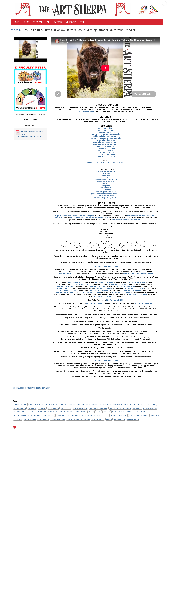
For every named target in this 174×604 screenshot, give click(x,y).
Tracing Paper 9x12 (106, 188)
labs (72, 412)
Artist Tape (106, 174)
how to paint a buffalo (98, 408)
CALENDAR (37, 22)
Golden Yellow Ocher (106, 150)
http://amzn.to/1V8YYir (68, 290)
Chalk (106, 178)
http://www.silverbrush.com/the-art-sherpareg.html (75, 216)
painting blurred (135, 415)
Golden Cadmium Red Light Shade (105, 136)
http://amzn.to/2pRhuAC (121, 293)
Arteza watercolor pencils (106, 172)
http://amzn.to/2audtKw (143, 303)
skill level (106, 412)
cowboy (51, 412)
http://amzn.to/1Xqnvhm (63, 293)
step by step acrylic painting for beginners (116, 404)
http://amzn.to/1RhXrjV (64, 288)
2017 (77, 412)
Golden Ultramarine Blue (105, 148)
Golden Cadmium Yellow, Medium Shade (106, 138)
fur (68, 415)
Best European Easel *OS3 (106, 192)
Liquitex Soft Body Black (106, 154)
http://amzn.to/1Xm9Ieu (95, 303)
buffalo (30, 412)
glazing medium (133, 419)
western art (137, 408)
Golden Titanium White (106, 146)
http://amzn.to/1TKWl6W (131, 290)
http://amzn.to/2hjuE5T (138, 295)
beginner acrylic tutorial (38, 404)
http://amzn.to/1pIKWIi (104, 282)
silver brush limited (80, 408)
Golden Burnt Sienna (106, 128)
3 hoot (98, 412)
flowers (91, 412)
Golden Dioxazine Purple (106, 140)
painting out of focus (118, 415)
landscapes (154, 415)
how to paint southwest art (120, 408)
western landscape (57, 419)
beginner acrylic (20, 404)
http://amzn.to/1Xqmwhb (64, 286)
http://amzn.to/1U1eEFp (92, 293)
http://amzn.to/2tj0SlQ (114, 300)
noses (86, 415)
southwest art (41, 412)
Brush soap (106, 176)
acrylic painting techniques (87, 404)
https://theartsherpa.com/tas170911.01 (138, 274)
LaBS (48, 22)
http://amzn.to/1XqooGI (99, 290)
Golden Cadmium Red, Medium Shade (106, 134)
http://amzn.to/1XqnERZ (80, 284)
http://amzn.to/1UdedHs (134, 288)
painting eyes (49, 415)
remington (64, 412)
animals (83, 412)
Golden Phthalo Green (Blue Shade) (106, 144)
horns (58, 415)
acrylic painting (20, 408)
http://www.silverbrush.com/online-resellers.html (89, 218)
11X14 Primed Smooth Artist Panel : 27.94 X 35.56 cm (106, 163)
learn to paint (150, 404)
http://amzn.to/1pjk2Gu (75, 282)
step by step (32, 408)
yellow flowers (20, 412)
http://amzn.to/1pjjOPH (136, 282)
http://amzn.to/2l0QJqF (102, 297)
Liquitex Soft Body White (106, 156)
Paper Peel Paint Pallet (106, 182)
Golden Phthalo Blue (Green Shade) (106, 142)
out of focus (95, 415)
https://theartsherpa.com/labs (106, 266)
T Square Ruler (105, 190)
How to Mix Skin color (106, 196)
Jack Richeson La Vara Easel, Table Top (105, 194)
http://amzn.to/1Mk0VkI (103, 288)
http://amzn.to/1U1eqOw (125, 286)
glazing (109, 419)
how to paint (66, 408)
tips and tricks (139, 412)
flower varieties (30, 419)
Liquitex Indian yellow (106, 152)
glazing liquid (119, 419)
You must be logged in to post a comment (31, 388)
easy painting (139, 404)
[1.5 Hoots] (27, 117)
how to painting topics (23, 415)
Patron (58, 22)
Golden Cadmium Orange (105, 132)
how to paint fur (150, 408)
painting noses (77, 415)
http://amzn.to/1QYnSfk (97, 286)
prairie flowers (43, 419)
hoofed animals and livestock (78, 419)
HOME (16, 22)
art (57, 412)
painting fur (38, 415)
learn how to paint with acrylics (62, 404)
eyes (63, 415)
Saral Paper (105, 184)
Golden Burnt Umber (106, 130)
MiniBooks (70, 22)
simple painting (53, 408)
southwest (18, 419)
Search (83, 22)
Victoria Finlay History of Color (105, 198)
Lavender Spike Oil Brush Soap (105, 180)
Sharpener (106, 186)
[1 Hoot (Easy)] (27, 117)
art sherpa (42, 408)
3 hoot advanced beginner (122, 412)
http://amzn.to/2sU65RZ (118, 284)
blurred (105, 415)
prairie (145, 415)
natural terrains (97, 419)
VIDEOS (25, 22)
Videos (15, 30)
